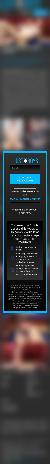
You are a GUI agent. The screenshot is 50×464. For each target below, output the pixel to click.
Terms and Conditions (32, 305)
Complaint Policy (19, 308)
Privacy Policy (32, 308)
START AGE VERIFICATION (25, 179)
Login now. (25, 212)
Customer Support (16, 305)
